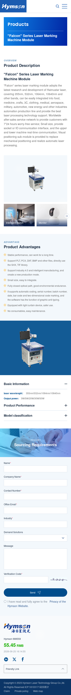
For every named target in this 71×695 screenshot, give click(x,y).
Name (7, 462)
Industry (8, 518)
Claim (7, 691)
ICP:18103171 (32, 687)
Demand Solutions (13, 532)
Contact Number (13, 490)
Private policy (21, 691)
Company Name (13, 476)
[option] (35, 178)
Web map (38, 691)
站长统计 (44, 687)
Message (8, 545)
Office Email (10, 504)
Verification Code (13, 573)
